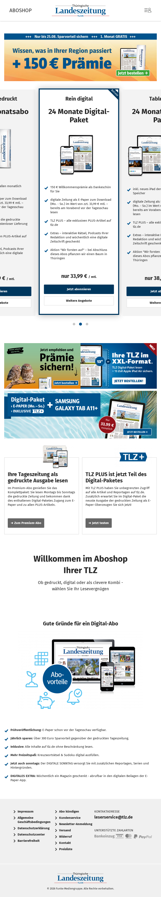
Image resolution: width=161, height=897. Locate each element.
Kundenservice (69, 818)
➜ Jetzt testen (98, 523)
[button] (74, 324)
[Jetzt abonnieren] (79, 154)
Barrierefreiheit (29, 841)
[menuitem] (144, 10)
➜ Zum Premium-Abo (26, 523)
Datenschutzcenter (31, 834)
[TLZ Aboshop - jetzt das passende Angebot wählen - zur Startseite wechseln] (80, 10)
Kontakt (65, 843)
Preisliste (65, 849)
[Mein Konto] (148, 12)
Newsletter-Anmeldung (75, 824)
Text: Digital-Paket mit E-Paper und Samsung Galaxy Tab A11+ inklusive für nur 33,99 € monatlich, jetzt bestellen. (80, 416)
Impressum (26, 811)
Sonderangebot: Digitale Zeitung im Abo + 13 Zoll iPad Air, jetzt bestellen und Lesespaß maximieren (118, 367)
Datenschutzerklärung (33, 828)
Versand (65, 830)
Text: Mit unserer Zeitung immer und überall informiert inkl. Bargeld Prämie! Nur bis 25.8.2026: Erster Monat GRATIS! (80, 58)
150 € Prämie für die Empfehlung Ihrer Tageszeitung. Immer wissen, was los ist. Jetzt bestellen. (42, 367)
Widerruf (65, 836)
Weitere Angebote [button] (79, 301)
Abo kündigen (69, 811)
